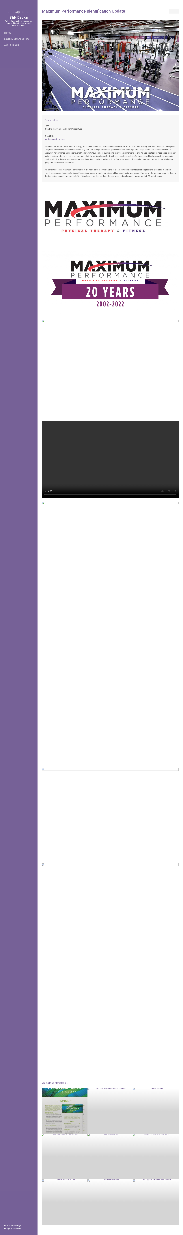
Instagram (8, 1219)
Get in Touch (11, 44)
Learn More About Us (16, 38)
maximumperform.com (55, 139)
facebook (5, 1219)
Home (7, 32)
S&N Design (19, 17)
